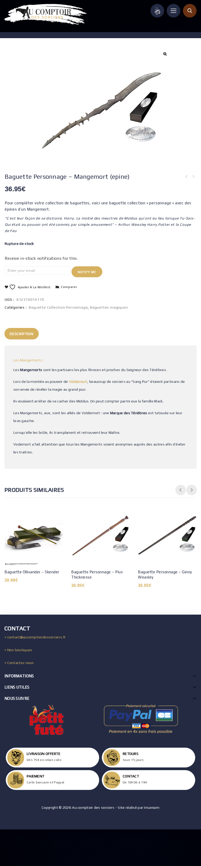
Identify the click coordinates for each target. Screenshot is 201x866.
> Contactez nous (19, 663)
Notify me (87, 272)
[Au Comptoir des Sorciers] (45, 14)
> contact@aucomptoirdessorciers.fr (35, 637)
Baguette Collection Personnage (58, 307)
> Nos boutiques (18, 650)
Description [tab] (22, 334)
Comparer (69, 287)
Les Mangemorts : (28, 360)
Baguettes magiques (109, 307)
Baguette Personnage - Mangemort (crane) (193, 177)
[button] (164, 53)
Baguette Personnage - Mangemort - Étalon (186, 177)
